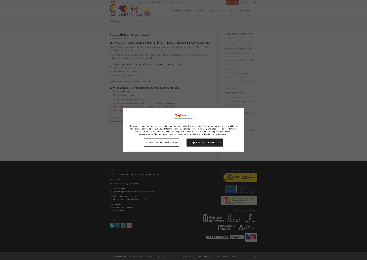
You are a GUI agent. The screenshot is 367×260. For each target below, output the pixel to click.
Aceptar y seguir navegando (205, 142)
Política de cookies (218, 134)
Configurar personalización (161, 142)
